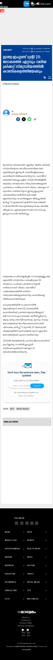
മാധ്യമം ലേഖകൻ (19, 114)
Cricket (7, 50)
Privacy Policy (26, 623)
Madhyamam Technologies (26, 646)
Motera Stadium (23, 409)
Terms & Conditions (26, 396)
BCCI (12, 409)
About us (26, 617)
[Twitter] (24, 119)
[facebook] (18, 119)
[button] (4, 4)
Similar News (11, 422)
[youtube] (31, 523)
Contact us (26, 620)
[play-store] (24, 633)
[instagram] (27, 523)
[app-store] (29, 633)
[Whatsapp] (29, 119)
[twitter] (22, 523)
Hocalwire (26, 650)
